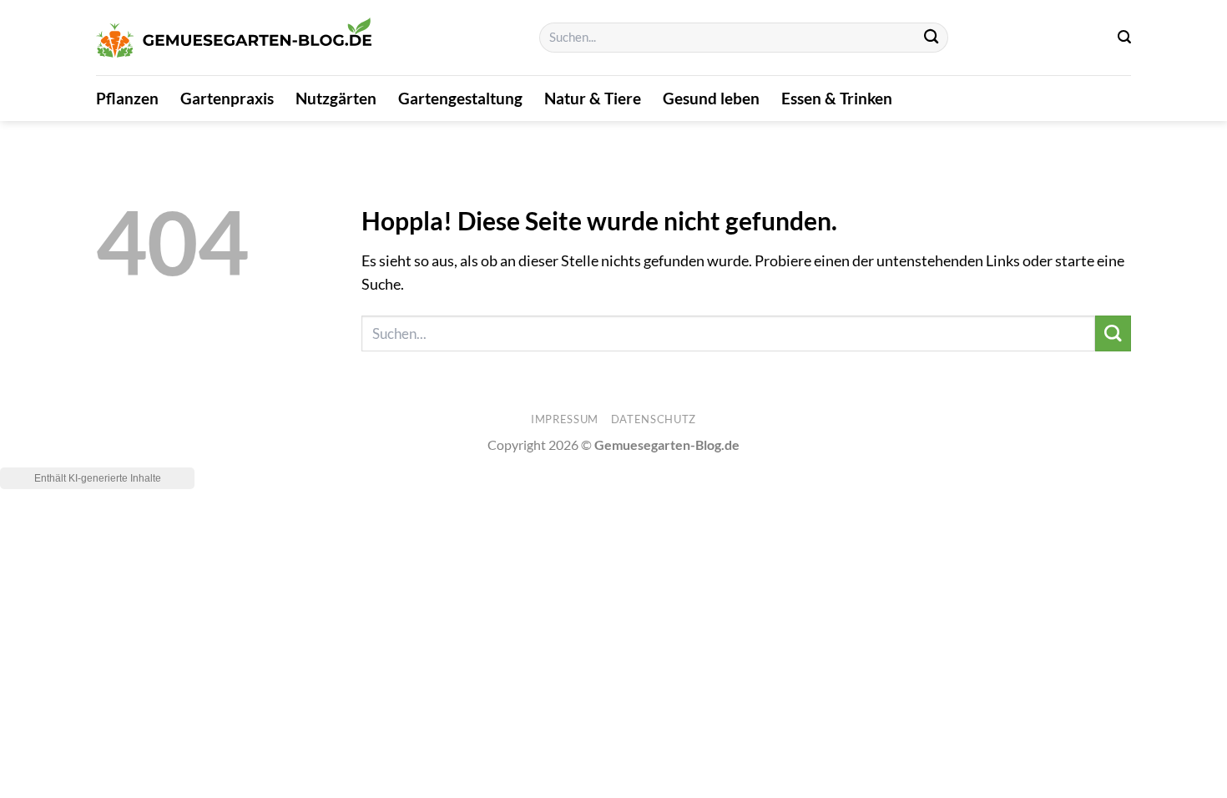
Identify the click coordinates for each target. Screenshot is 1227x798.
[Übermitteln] (931, 38)
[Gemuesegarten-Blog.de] (233, 38)
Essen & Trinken (836, 98)
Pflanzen (127, 98)
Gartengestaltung (460, 98)
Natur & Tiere (592, 98)
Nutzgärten (335, 98)
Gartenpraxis (227, 98)
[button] (1124, 37)
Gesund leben (711, 98)
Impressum (564, 419)
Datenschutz (653, 419)
